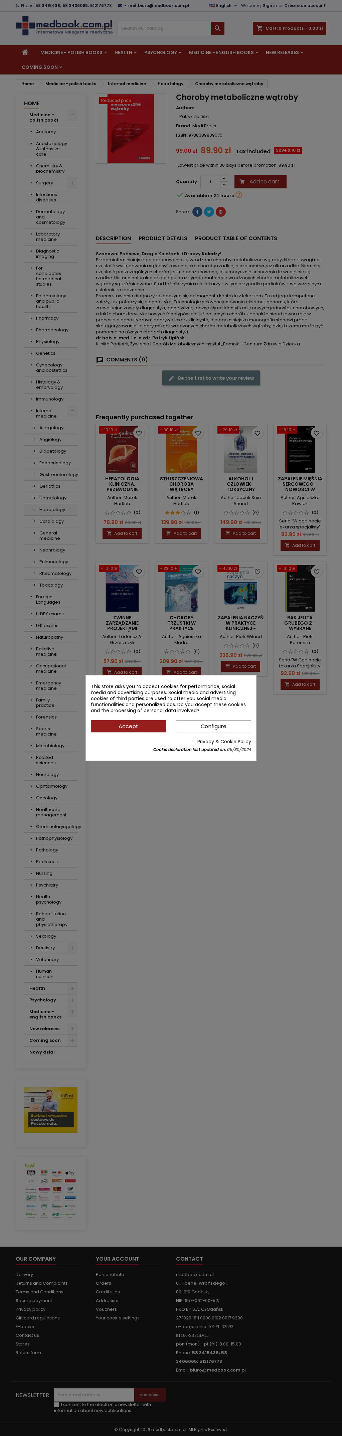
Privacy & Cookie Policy (224, 742)
